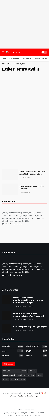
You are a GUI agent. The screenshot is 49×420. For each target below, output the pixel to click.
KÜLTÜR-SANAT (36, 346)
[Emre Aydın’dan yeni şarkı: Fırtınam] (10, 189)
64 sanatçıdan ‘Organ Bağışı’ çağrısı (30, 327)
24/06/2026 (20, 306)
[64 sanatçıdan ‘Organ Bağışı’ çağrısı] (6, 328)
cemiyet (6, 371)
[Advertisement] (24, 24)
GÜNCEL (12, 356)
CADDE (36, 356)
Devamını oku (16, 224)
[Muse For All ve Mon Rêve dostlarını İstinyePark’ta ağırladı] (6, 315)
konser (23, 371)
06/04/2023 (26, 192)
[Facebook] (4, 230)
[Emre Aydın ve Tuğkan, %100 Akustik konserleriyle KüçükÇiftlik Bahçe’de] (10, 174)
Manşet (12, 351)
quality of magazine (26, 375)
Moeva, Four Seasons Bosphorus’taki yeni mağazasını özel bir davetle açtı (28, 300)
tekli (23, 379)
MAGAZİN (12, 346)
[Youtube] (16, 230)
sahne (39, 375)
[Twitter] (10, 230)
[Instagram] (22, 230)
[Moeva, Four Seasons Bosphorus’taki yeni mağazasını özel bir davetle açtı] (6, 299)
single (5, 379)
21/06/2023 (26, 177)
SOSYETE (14, 379)
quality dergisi (9, 375)
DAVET (36, 351)
